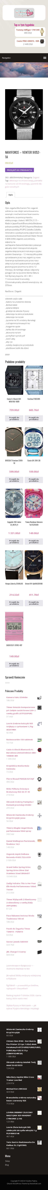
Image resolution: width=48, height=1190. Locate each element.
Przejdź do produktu (19, 170)
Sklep (7, 1161)
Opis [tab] (10, 194)
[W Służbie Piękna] (24, 18)
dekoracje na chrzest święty (21, 180)
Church (10, 1183)
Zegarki (36, 177)
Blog (7, 1165)
